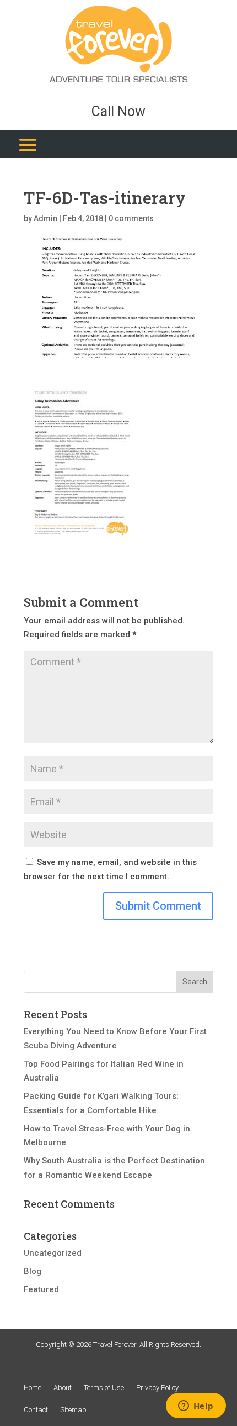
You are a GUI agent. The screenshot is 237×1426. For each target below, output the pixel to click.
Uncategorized (53, 1253)
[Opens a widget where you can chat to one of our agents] (195, 1406)
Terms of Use (104, 1387)
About (62, 1387)
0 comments (131, 218)
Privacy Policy (157, 1387)
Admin (45, 218)
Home (32, 1387)
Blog (32, 1271)
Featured (41, 1289)
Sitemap (73, 1410)
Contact (36, 1410)
